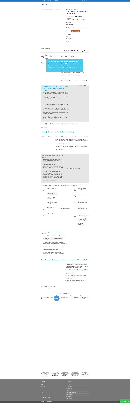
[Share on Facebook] (67, 42)
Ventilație (75, 9)
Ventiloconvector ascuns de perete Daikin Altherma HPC (45, 374)
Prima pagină (68, 9)
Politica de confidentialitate (71, 392)
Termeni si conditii (69, 386)
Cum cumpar (68, 384)
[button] (84, 1)
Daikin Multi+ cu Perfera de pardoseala (65, 374)
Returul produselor (69, 398)
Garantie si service (69, 396)
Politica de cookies (69, 394)
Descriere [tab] (42, 48)
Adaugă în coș (75, 31)
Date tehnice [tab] (47, 48)
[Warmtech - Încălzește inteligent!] (46, 4)
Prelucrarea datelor (69, 390)
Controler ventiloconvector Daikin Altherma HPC (85, 374)
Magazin (72, 9)
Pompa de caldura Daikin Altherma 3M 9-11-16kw (75, 374)
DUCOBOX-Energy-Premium (51, 286)
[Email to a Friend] (68, 42)
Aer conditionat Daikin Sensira (55, 374)
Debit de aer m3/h (68, 27)
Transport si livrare (69, 388)
